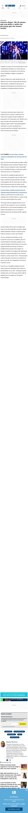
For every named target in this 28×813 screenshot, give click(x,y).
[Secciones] (2, 6)
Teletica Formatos (14, 737)
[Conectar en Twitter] (10, 760)
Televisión (3, 20)
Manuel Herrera (5, 35)
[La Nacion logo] (10, 5)
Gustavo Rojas (8, 731)
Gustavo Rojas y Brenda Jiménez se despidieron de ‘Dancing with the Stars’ (14, 157)
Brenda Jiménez (11, 734)
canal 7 (19, 734)
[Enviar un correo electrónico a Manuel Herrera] (7, 760)
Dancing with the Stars (19, 731)
